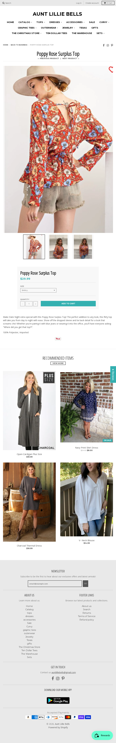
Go (85, 583)
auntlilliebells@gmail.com (64, 672)
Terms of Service (86, 616)
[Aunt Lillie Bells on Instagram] (108, 45)
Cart (109, 3)
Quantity (24, 299)
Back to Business (19, 45)
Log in (79, 3)
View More (58, 363)
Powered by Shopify (58, 727)
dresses (54, 22)
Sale (92, 22)
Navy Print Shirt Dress (86, 447)
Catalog (24, 22)
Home (10, 22)
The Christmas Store (25, 33)
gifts (94, 27)
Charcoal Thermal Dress (29, 545)
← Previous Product (48, 58)
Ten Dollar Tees (56, 33)
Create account (92, 3)
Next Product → (70, 58)
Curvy (103, 22)
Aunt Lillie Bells (57, 14)
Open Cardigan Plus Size (29, 454)
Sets (100, 33)
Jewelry (67, 27)
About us (86, 606)
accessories (74, 22)
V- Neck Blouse (87, 540)
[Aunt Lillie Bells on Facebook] (104, 45)
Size (22, 286)
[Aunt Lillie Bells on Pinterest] (112, 45)
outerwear (48, 27)
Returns (86, 613)
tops (39, 22)
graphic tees (26, 27)
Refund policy (86, 619)
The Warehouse (82, 33)
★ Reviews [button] (113, 374)
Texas (83, 27)
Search (86, 609)
